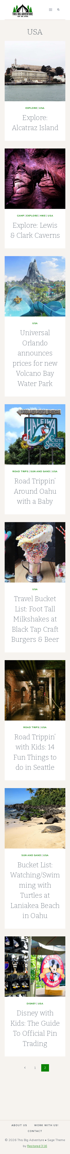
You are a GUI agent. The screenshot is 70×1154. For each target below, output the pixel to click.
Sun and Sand (40, 471)
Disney (31, 1003)
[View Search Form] (58, 9)
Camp (20, 215)
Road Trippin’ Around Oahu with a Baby (35, 491)
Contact (35, 1131)
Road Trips (20, 471)
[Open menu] (50, 10)
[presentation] (35, 71)
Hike (43, 215)
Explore (31, 108)
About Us (19, 1125)
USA (42, 108)
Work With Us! (46, 1125)
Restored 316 (37, 1146)
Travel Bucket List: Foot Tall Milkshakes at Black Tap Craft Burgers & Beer (35, 619)
